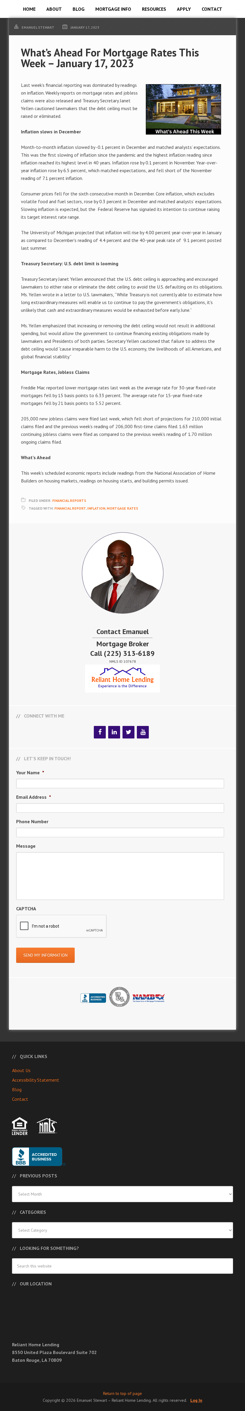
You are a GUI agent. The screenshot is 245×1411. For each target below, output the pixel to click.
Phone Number (32, 821)
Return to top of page (122, 1393)
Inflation (96, 508)
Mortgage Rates (122, 508)
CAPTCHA (26, 909)
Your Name (30, 772)
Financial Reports (69, 500)
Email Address (33, 797)
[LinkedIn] (114, 732)
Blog (17, 1089)
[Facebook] (100, 732)
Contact (20, 1099)
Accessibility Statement (35, 1080)
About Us (21, 1070)
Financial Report (70, 508)
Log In (196, 1400)
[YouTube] (143, 732)
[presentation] (61, 926)
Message (26, 846)
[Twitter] (128, 732)
